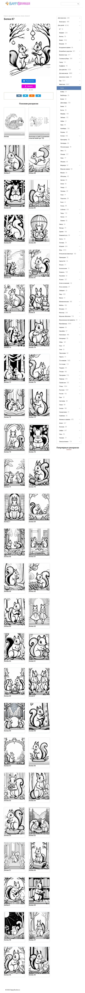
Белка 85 (32, 208)
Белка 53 (7, 835)
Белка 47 (32, 940)
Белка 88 (32, 173)
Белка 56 (32, 766)
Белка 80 (7, 312)
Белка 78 (32, 347)
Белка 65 (32, 591)
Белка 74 (32, 417)
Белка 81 (32, 278)
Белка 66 (7, 591)
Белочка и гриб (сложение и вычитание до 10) (39, 137)
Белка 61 (32, 661)
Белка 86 (7, 208)
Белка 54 (32, 800)
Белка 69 (32, 522)
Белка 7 (7, 522)
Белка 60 (7, 696)
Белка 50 (32, 870)
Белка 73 (7, 452)
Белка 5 (7, 905)
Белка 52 (32, 835)
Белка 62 (7, 661)
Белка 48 (7, 940)
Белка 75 (7, 417)
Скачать (30, 86)
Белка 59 (7, 731)
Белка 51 (7, 870)
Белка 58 (32, 731)
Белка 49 (32, 905)
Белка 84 (7, 243)
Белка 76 (32, 382)
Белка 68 (7, 556)
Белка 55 (7, 800)
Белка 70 (32, 487)
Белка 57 (7, 766)
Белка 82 (7, 278)
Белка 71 (7, 487)
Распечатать (30, 81)
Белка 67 (32, 556)
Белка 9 (7, 173)
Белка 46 (7, 975)
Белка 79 (7, 347)
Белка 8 (32, 312)
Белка (6, 136)
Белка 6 (32, 696)
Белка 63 (32, 626)
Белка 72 (32, 452)
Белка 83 (32, 243)
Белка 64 (7, 626)
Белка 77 (7, 382)
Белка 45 (32, 975)
